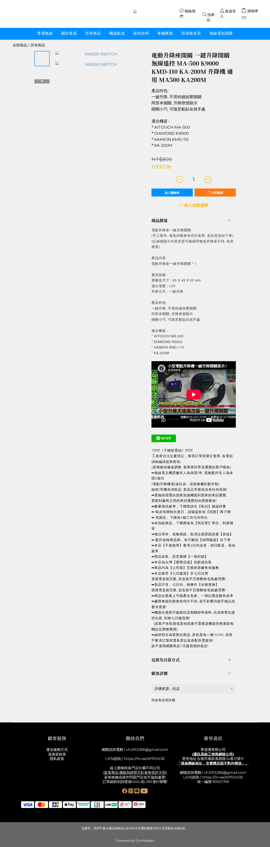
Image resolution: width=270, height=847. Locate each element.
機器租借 (117, 33)
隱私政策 (57, 759)
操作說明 (141, 33)
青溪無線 (45, 33)
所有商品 (93, 33)
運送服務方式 (57, 749)
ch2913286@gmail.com (147, 749)
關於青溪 (69, 33)
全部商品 (20, 45)
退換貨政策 (57, 754)
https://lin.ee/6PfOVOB (144, 759)
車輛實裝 (165, 33)
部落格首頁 (191, 33)
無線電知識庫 (221, 33)
